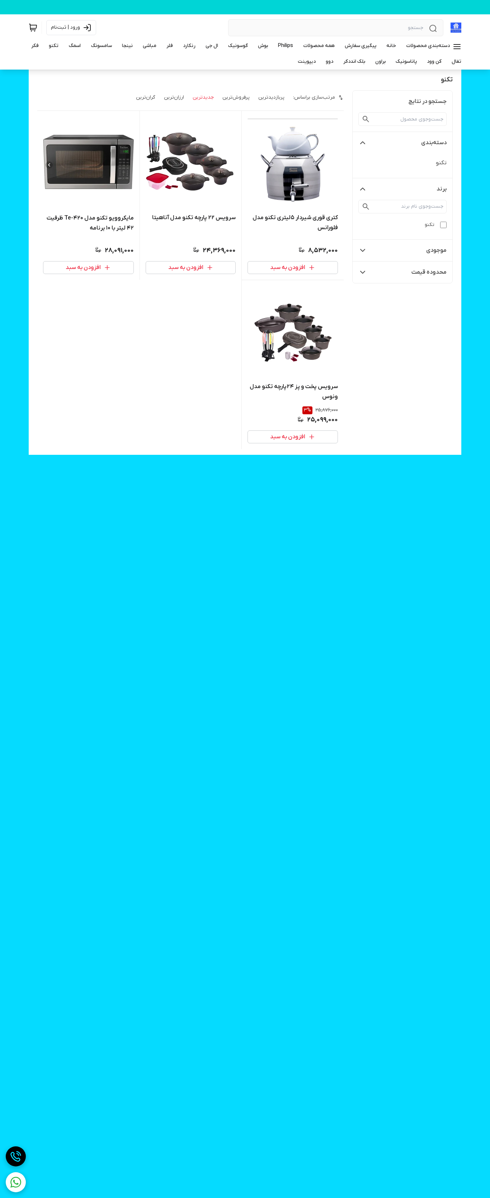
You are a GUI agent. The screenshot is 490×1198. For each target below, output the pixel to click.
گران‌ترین (145, 97)
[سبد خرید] (33, 27)
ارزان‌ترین (174, 97)
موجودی (436, 250)
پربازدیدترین (271, 97)
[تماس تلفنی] (16, 1156)
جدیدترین (203, 97)
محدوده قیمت (429, 272)
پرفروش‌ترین (236, 97)
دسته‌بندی (434, 142)
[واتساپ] (16, 1182)
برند (442, 189)
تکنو (441, 162)
